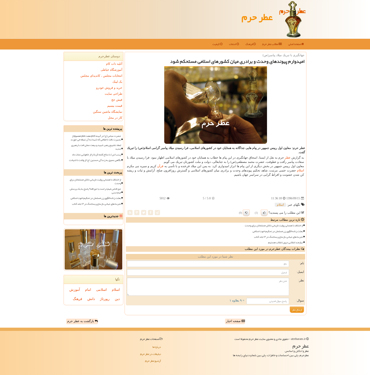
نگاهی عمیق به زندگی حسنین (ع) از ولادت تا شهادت (95, 160)
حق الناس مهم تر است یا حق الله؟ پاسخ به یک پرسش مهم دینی (95, 190)
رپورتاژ (105, 299)
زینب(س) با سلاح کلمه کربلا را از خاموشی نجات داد (96, 154)
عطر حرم (257, 16)
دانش (91, 299)
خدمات (233, 44)
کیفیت (216, 44)
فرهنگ (249, 44)
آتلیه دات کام (114, 63)
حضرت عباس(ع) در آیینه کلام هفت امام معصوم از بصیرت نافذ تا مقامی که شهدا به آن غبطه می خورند (95, 138)
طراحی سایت (113, 93)
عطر (288, 157)
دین (117, 299)
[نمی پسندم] (246, 213)
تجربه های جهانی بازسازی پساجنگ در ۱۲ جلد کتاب (278, 236)
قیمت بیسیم (114, 105)
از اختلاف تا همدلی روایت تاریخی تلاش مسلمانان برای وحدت (274, 225)
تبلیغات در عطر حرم (150, 354)
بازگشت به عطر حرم (81, 321)
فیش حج (116, 99)
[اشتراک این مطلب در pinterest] (137, 212)
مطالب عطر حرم (270, 44)
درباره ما (156, 347)
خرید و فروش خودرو (109, 87)
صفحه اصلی (294, 44)
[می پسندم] (264, 213)
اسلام (300, 170)
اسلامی (101, 289)
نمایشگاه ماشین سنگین (107, 111)
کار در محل (115, 117)
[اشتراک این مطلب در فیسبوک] (151, 212)
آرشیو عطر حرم (153, 361)
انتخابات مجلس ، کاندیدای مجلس (101, 75)
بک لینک (117, 81)
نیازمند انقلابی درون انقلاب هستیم (285, 242)
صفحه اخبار (234, 321)
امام (88, 289)
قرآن (160, 166)
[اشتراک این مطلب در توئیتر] (144, 212)
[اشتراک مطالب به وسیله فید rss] (130, 212)
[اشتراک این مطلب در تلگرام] (157, 212)
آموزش (74, 289)
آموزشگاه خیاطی (111, 69)
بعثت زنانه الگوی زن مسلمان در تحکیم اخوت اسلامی (277, 231)
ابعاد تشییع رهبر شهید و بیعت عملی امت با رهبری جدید (96, 147)
